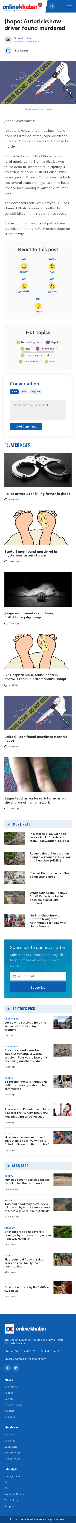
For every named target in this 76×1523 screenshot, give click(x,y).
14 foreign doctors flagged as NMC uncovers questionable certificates (26, 1085)
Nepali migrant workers (39, 355)
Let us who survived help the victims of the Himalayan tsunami (25, 1026)
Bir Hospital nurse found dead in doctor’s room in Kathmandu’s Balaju (35, 677)
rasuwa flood (31, 361)
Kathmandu (47, 348)
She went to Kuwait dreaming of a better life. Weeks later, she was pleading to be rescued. (27, 1113)
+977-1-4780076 (24, 1351)
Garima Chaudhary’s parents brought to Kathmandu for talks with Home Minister (48, 921)
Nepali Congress (31, 342)
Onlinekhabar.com (15, 1343)
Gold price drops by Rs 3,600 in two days (26, 1289)
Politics (8, 1392)
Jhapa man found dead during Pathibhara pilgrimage (29, 615)
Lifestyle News (13, 1476)
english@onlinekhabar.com (29, 1359)
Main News (11, 1387)
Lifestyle (9, 1410)
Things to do (12, 1458)
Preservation (12, 1452)
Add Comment (26, 426)
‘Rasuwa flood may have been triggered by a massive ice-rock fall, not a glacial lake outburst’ (27, 1207)
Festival (9, 1434)
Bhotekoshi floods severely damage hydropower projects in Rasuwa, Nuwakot (27, 1235)
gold (27, 348)
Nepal (54, 342)
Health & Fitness (14, 1494)
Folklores (9, 1440)
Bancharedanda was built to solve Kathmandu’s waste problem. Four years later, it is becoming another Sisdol (26, 1056)
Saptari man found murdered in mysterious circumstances (30, 553)
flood (52, 361)
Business (9, 1417)
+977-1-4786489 (48, 1351)
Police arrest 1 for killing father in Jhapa (37, 494)
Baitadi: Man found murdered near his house (35, 739)
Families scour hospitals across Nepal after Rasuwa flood (27, 1181)
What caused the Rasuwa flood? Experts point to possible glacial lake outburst (48, 898)
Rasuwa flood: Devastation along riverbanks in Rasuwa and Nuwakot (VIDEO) (50, 857)
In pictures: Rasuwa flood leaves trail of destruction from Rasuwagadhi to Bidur (49, 837)
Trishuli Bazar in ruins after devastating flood (49, 874)
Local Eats (10, 1446)
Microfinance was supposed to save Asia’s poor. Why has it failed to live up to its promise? (26, 1140)
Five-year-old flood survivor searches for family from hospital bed (24, 1263)
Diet (6, 1488)
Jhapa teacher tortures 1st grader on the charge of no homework (35, 800)
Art (6, 1482)
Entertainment (13, 1405)
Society (8, 1398)
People (8, 1506)
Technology (11, 1500)
